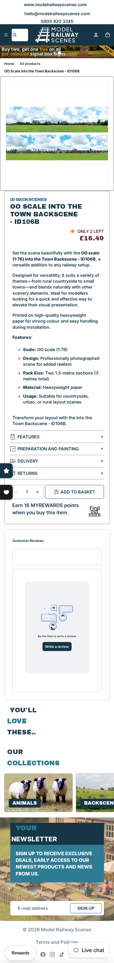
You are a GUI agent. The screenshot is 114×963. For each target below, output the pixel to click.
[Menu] (6, 35)
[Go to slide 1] (54, 52)
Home (9, 63)
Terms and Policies (57, 942)
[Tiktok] (62, 954)
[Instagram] (52, 954)
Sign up (85, 908)
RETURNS (27, 473)
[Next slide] (103, 792)
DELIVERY (27, 461)
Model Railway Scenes (66, 929)
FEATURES (28, 436)
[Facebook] (43, 954)
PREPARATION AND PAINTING (48, 448)
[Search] (14, 35)
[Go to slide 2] (59, 52)
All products (30, 63)
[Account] (96, 35)
